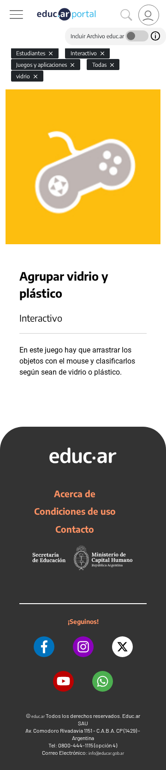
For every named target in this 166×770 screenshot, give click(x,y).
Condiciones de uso (75, 511)
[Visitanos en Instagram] (83, 647)
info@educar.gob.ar (106, 753)
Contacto (74, 529)
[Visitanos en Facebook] (44, 647)
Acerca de (74, 493)
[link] (148, 15)
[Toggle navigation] (8, 5)
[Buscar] (126, 15)
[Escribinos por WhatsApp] (102, 681)
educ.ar (38, 716)
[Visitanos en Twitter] (122, 647)
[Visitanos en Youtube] (63, 681)
